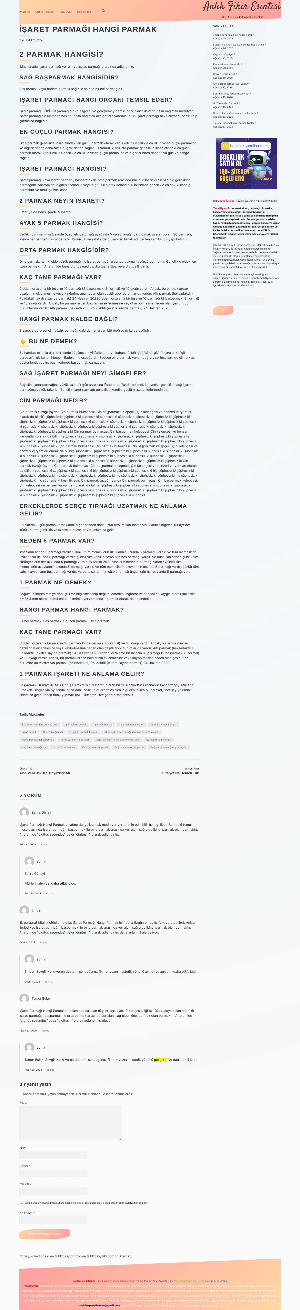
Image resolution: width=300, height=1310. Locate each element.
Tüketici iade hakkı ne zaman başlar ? (234, 122)
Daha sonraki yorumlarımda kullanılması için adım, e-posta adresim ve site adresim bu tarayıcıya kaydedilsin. (86, 1202)
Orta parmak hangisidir (95, 747)
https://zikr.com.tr (104, 1256)
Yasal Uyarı (65, 11)
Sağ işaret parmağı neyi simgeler (168, 747)
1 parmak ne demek (75, 724)
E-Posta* (24, 1165)
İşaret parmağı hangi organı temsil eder (118, 739)
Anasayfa (24, 11)
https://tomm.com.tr (73, 1256)
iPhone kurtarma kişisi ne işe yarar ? (233, 34)
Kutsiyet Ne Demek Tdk (180, 773)
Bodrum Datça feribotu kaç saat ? (232, 93)
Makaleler (36, 714)
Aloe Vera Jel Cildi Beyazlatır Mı (44, 773)
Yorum (23, 1103)
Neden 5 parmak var (64, 747)
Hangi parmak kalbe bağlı (74, 739)
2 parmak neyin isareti (131, 724)
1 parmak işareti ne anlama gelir (40, 724)
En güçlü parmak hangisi (83, 732)
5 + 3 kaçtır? (27, 1212)
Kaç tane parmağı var (34, 747)
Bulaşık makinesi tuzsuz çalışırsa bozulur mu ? (239, 44)
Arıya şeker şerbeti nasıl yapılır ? (231, 83)
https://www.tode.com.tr (38, 1256)
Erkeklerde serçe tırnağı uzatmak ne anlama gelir (131, 732)
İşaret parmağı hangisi (158, 739)
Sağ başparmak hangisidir (129, 747)
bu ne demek (29, 732)
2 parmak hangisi (102, 724)
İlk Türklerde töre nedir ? (226, 103)
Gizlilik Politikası (44, 11)
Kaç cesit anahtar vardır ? (227, 64)
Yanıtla (44, 844)
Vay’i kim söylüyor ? (224, 54)
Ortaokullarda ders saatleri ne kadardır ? (235, 113)
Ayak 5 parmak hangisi (163, 724)
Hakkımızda (84, 11)
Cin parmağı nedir (53, 732)
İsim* (22, 1147)
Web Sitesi (25, 1183)
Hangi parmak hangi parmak (38, 739)
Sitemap (125, 1256)
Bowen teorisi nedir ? (225, 73)
